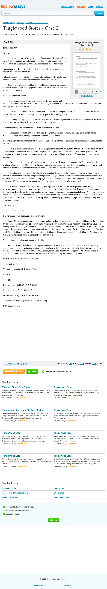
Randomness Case (61, 497)
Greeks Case (59, 493)
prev (73, 92)
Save (34, 371)
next (100, 92)
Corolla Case (59, 488)
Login (90, 6)
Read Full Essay (14, 371)
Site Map (66, 585)
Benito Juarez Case (10, 497)
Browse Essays (67, 6)
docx (94, 363)
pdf (81, 363)
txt (70, 363)
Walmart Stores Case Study (16, 387)
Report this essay (87, 96)
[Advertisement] (53, 333)
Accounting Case (9, 488)
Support (99, 6)
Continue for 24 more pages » (15, 363)
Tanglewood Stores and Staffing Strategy (23, 410)
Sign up (53, 520)
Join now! (81, 6)
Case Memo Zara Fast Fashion (15, 493)
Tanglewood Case (63, 387)
